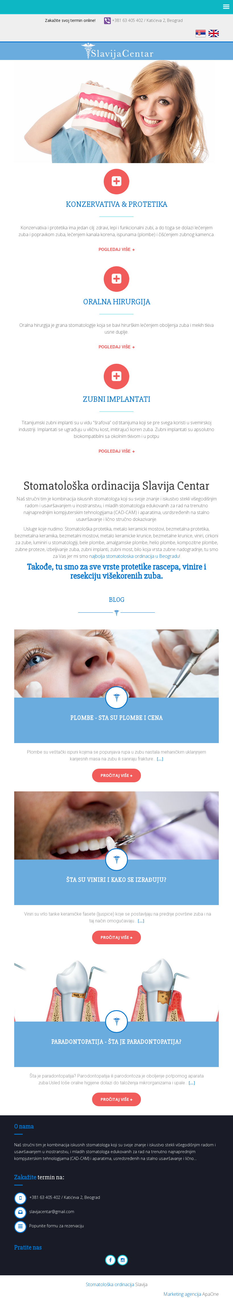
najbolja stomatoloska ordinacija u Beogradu (134, 556)
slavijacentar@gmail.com (51, 1211)
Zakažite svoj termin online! (70, 20)
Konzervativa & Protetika (116, 204)
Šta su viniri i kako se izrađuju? (116, 880)
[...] (160, 758)
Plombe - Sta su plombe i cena (116, 718)
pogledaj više (115, 249)
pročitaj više (115, 775)
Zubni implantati (116, 399)
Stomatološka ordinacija (110, 1284)
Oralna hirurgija (116, 302)
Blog (116, 600)
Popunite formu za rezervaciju (56, 1225)
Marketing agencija (182, 1294)
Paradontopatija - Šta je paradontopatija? (116, 1042)
